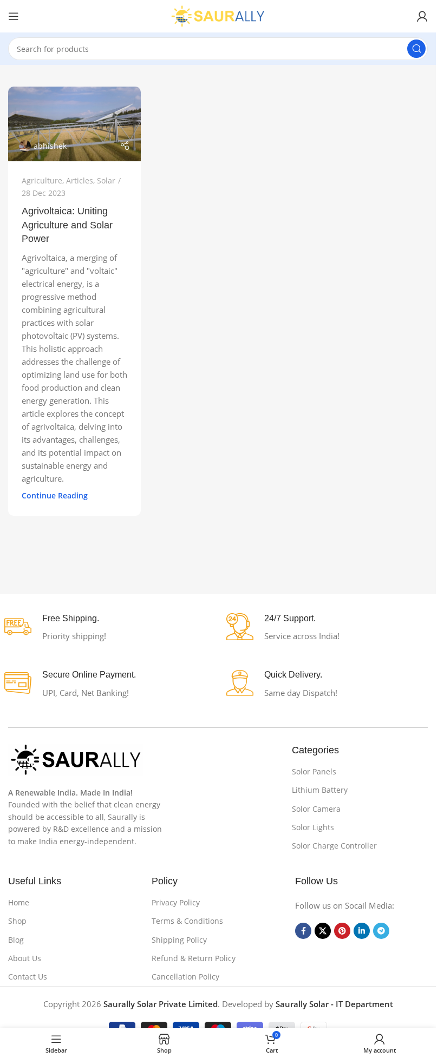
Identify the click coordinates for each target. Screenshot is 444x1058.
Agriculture (42, 180)
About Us (24, 958)
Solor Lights (313, 827)
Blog (16, 940)
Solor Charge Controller (334, 845)
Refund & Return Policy (194, 958)
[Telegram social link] (381, 931)
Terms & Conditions (187, 921)
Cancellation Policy (185, 976)
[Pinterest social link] (342, 931)
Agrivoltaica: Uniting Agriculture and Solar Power (67, 225)
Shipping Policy (179, 940)
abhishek (50, 146)
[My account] (422, 16)
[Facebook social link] (303, 931)
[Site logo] (218, 15)
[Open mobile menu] (13, 16)
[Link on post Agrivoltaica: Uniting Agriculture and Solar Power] (74, 124)
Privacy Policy (176, 902)
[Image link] (75, 758)
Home (18, 902)
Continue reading (55, 496)
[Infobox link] (107, 628)
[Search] (416, 49)
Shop (17, 921)
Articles (79, 180)
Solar (106, 180)
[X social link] (323, 931)
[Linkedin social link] (362, 931)
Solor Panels (314, 771)
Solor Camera (316, 809)
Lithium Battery (320, 790)
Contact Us (27, 976)
